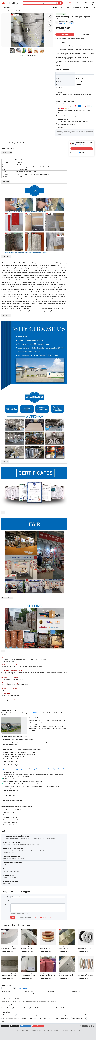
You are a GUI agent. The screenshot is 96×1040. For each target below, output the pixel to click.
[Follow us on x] (85, 1025)
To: (9, 900)
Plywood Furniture (39, 1015)
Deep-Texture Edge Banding (41, 769)
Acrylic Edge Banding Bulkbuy (79, 1018)
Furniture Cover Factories (53, 1015)
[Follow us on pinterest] (91, 1025)
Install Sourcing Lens (39, 1025)
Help (68, 7)
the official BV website (36, 713)
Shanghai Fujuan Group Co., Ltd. (66, 21)
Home (3, 10)
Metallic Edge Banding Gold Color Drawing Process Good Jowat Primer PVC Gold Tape (66, 948)
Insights (79, 1030)
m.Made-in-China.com (51, 1032)
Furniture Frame (6, 1007)
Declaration (63, 1034)
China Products (25, 1030)
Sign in (92, 4)
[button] (56, 3)
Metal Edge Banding (53, 769)
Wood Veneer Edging (48, 1007)
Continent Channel (65, 1030)
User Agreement (56, 1034)
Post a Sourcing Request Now (43, 917)
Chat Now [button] (86, 34)
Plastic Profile (24, 1007)
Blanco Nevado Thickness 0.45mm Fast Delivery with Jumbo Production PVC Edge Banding (29, 948)
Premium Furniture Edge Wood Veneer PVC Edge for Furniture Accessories (9, 975)
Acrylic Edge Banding (18, 769)
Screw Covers (40, 768)
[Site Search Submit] (60, 3)
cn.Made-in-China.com (62, 1032)
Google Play (14, 1025)
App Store (5, 1025)
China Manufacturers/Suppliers (36, 1030)
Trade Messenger (25, 1025)
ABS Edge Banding (75, 991)
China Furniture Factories (8, 1015)
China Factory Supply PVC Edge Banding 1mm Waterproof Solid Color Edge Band (66, 975)
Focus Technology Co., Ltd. (37, 1034)
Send (13, 917)
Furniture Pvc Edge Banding (27, 1018)
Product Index (73, 1030)
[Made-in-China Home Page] (10, 3)
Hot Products (17, 1030)
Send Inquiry (65, 34)
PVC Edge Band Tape (35, 1007)
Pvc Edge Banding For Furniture (10, 1018)
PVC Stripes (9, 769)
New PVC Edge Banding (81, 1015)
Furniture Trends (65, 1018)
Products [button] (25, 3)
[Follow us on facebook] (83, 1025)
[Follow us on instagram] (87, 1025)
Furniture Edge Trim (60, 1007)
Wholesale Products (48, 1030)
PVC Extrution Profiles (30, 994)
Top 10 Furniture (54, 1018)
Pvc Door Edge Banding (42, 1018)
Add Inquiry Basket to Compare (27, 55)
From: (8, 897)
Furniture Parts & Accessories (19, 10)
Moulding (15, 1007)
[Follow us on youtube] (89, 1025)
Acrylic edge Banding (6, 994)
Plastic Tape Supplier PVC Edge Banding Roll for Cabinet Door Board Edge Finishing (48, 948)
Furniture (8, 10)
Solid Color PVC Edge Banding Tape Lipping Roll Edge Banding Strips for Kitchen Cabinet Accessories (86, 975)
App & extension (77, 7)
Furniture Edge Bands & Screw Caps (20, 768)
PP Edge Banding (29, 991)
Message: (7, 904)
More (3, 1021)
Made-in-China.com (42, 1032)
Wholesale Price (57, 1030)
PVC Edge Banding (49, 768)
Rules (93, 7)
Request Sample (80, 38)
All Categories (7, 7)
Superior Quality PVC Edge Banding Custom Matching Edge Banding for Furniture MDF (10, 948)
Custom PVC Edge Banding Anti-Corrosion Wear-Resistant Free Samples (28, 975)
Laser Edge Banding (28, 769)
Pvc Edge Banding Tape (67, 1015)
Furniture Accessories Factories (25, 1015)
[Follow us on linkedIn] (93, 1025)
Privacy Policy (71, 1034)
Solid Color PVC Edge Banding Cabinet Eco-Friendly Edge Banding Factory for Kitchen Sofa (48, 975)
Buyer (61, 7)
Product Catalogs (22, 988)
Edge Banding (30, 10)
